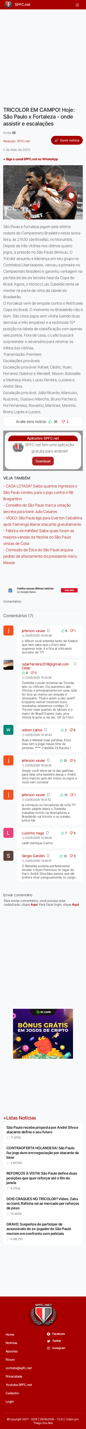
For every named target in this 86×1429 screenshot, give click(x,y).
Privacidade (14, 1376)
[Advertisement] (43, 55)
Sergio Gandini (33, 856)
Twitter (56, 1340)
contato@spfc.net (19, 1368)
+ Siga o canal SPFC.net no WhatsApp (30, 159)
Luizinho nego (33, 833)
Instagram (58, 1348)
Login (10, 1401)
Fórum (10, 1360)
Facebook (58, 1333)
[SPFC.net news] (43, 590)
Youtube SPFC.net (19, 1385)
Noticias (11, 1343)
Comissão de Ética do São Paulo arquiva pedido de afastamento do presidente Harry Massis (40, 556)
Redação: (16, 141)
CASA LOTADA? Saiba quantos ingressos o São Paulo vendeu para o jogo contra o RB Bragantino (40, 492)
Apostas (12, 1351)
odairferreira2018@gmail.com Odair (45, 666)
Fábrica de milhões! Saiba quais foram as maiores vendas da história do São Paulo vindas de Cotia (38, 537)
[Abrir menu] (77, 4)
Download (43, 461)
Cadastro (12, 1393)
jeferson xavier (33, 631)
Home (10, 1334)
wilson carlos (32, 730)
